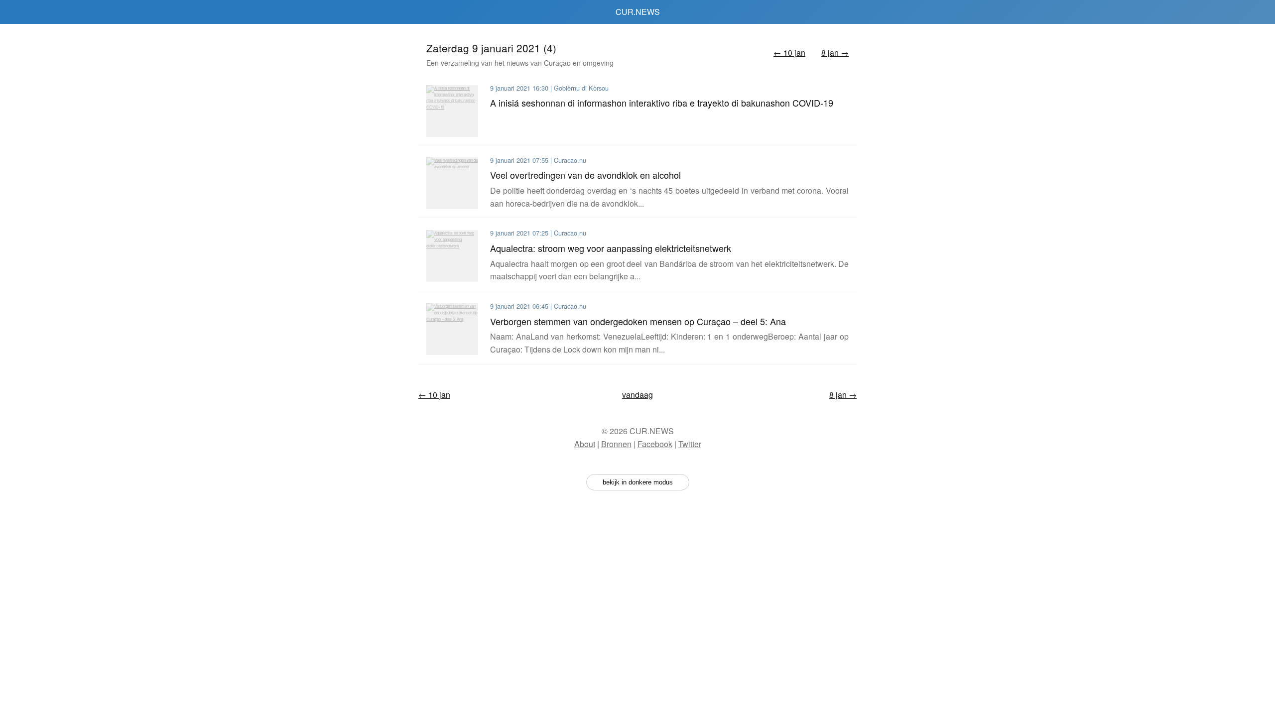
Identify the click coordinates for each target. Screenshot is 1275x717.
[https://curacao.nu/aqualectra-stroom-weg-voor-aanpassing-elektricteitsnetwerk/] (452, 256)
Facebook (655, 444)
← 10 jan (789, 52)
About (584, 444)
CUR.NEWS (638, 11)
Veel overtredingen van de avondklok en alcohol (585, 174)
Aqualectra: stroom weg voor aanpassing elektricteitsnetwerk (610, 247)
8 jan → (835, 52)
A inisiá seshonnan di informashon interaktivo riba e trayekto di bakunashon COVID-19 (661, 102)
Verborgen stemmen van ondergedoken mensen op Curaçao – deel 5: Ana (638, 321)
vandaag (637, 394)
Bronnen (616, 444)
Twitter (689, 444)
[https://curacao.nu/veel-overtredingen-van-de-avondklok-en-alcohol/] (452, 183)
